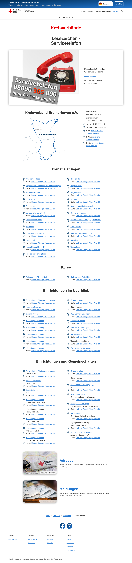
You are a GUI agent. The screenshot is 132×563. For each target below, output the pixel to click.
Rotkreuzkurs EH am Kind (36, 277)
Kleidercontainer (76, 300)
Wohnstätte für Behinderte (81, 348)
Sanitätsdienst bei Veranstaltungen (84, 206)
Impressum (70, 543)
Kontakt (69, 539)
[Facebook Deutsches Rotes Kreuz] (62, 526)
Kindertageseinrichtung (35, 320)
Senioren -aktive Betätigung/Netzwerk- (85, 219)
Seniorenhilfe (75, 226)
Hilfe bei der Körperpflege (36, 253)
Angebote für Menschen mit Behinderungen (43, 185)
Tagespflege (75, 247)
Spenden (74, 240)
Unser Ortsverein (87, 11)
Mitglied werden (33, 539)
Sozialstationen (76, 334)
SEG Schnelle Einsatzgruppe (81, 313)
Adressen (68, 460)
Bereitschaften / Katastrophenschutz (40, 300)
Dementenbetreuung (34, 219)
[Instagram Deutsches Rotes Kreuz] (69, 526)
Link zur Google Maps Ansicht (95, 144)
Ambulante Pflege (33, 178)
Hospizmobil (75, 178)
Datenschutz (71, 550)
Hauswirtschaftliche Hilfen (36, 247)
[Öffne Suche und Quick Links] (122, 11)
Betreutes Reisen (33, 192)
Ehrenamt (30, 226)
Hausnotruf (30, 240)
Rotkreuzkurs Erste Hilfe (80, 277)
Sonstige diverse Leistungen (81, 233)
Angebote (50, 539)
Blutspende (30, 199)
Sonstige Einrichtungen (79, 327)
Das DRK (116, 11)
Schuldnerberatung (78, 213)
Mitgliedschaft (76, 185)
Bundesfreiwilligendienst (35, 213)
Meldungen (69, 488)
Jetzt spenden (13, 539)
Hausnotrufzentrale (33, 307)
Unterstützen (106, 11)
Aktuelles (97, 11)
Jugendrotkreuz (32, 313)
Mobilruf (73, 199)
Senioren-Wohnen (77, 320)
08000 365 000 (90, 76)
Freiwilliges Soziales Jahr (36, 233)
